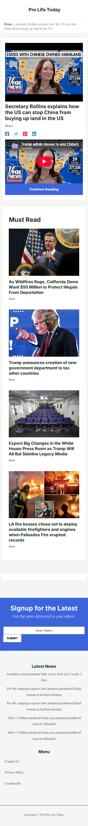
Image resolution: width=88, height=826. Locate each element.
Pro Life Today (44, 9)
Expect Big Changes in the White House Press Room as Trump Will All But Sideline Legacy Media (41, 448)
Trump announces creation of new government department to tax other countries (43, 368)
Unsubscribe (13, 783)
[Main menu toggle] (78, 9)
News (9, 126)
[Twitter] (16, 133)
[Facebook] (7, 133)
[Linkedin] (34, 133)
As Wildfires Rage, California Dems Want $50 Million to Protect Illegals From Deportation (43, 287)
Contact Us (12, 761)
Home (8, 24)
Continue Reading (44, 189)
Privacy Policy (14, 772)
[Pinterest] (25, 133)
